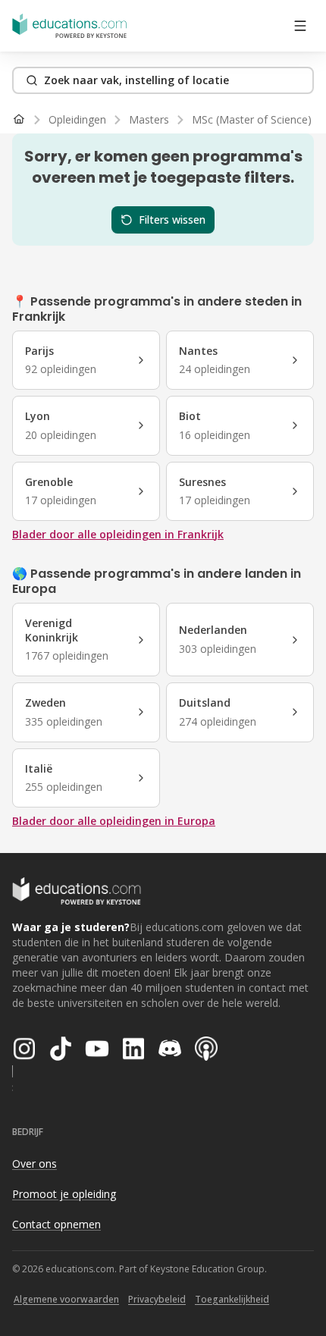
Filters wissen (172, 219)
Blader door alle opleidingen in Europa (113, 821)
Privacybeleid (157, 1299)
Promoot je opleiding (64, 1194)
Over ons (34, 1163)
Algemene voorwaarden (66, 1299)
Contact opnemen (56, 1224)
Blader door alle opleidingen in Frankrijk (118, 534)
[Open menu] (300, 25)
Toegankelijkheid (232, 1299)
